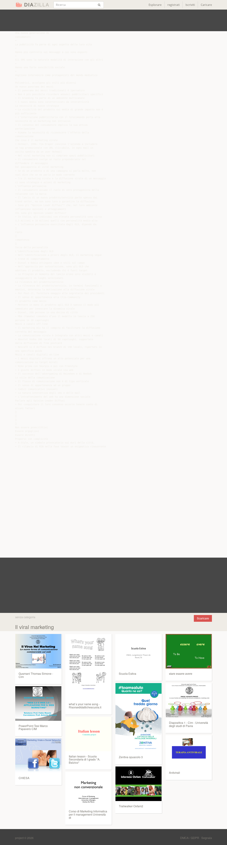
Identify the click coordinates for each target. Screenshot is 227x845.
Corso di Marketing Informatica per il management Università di (88, 814)
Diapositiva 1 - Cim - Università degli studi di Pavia (188, 724)
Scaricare (203, 618)
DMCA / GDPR (190, 838)
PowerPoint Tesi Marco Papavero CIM (33, 727)
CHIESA (24, 778)
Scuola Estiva (127, 674)
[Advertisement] (113, 20)
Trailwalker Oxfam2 (131, 806)
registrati (173, 5)
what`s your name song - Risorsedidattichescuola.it (85, 705)
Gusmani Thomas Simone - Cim (36, 675)
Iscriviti (190, 5)
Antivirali (174, 773)
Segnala (206, 838)
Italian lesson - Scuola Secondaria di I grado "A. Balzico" (84, 759)
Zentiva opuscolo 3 (131, 757)
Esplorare (155, 5)
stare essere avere (180, 674)
